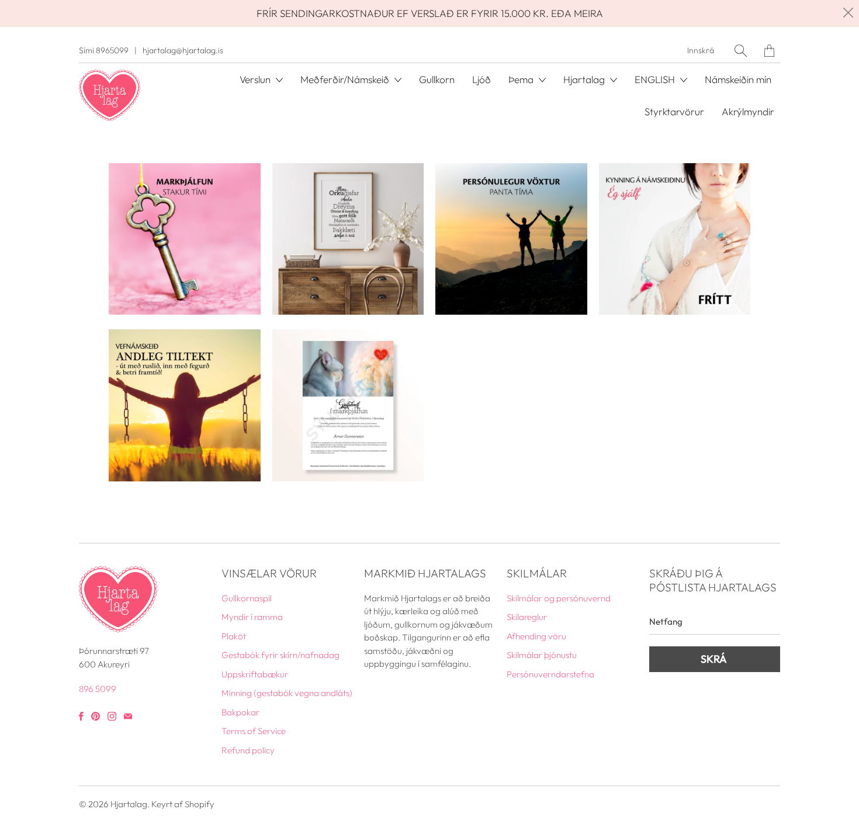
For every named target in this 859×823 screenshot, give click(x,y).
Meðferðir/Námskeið (346, 79)
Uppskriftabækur (254, 674)
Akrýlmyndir (748, 111)
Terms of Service (253, 730)
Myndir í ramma (252, 616)
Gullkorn (437, 79)
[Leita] (741, 51)
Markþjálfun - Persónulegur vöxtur (511, 239)
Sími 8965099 (104, 50)
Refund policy (248, 750)
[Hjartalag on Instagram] (112, 716)
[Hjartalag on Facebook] (81, 716)
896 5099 (97, 688)
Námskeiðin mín (738, 79)
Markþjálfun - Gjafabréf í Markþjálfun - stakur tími (348, 405)
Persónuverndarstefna (550, 674)
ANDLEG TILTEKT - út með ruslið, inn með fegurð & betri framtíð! (185, 405)
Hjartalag (128, 804)
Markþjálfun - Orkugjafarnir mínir (348, 239)
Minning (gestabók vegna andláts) (286, 692)
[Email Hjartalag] (128, 716)
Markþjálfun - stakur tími (185, 239)
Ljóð (481, 79)
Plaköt (233, 636)
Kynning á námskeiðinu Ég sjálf (675, 239)
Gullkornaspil (246, 598)
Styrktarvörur (674, 111)
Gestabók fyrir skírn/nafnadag (280, 654)
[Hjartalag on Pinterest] (95, 716)
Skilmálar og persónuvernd (559, 598)
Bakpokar (240, 712)
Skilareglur (527, 616)
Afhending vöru (536, 636)
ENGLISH (656, 79)
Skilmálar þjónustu (542, 654)
